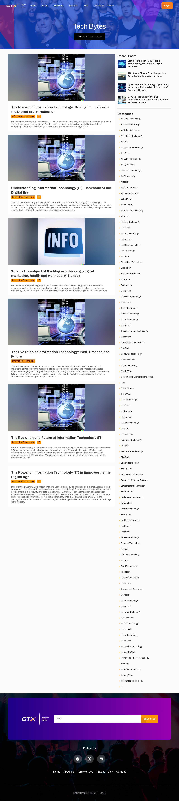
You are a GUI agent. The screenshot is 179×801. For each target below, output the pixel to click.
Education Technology (131, 440)
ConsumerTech (128, 360)
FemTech (125, 532)
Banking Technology (130, 222)
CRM (123, 383)
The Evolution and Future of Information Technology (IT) (57, 438)
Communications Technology (134, 331)
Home (56, 771)
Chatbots (125, 279)
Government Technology (132, 589)
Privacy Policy (104, 771)
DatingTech (126, 411)
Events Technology (130, 509)
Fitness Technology (130, 555)
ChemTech (126, 291)
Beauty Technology (130, 233)
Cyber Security (127, 388)
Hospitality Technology (131, 646)
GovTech (125, 595)
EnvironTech (126, 503)
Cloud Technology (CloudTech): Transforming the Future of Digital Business (145, 64)
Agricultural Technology (132, 147)
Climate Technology (130, 314)
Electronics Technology (132, 451)
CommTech (126, 337)
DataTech (125, 406)
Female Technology (130, 537)
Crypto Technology (130, 365)
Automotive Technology (132, 211)
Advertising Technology (132, 136)
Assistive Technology (131, 119)
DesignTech (126, 417)
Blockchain (126, 268)
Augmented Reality (129, 193)
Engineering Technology (132, 474)
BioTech (125, 256)
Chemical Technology (131, 297)
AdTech (124, 142)
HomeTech (126, 641)
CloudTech (126, 325)
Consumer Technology (131, 354)
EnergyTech (126, 469)
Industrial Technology (131, 669)
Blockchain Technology (131, 262)
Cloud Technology (129, 320)
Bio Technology (128, 251)
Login (167, 5)
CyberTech (126, 394)
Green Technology (129, 601)
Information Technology (132, 681)
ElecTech (125, 457)
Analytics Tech (128, 165)
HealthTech (126, 629)
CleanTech (126, 302)
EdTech (124, 446)
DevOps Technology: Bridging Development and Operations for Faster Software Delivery (148, 100)
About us (69, 771)
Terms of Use (85, 771)
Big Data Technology (130, 245)
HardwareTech (127, 618)
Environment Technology (132, 497)
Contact (121, 771)
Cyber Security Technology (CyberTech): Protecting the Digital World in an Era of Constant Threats (148, 87)
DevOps (124, 428)
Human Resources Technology (135, 658)
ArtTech (124, 182)
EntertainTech (127, 492)
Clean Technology (129, 308)
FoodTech (125, 572)
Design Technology (130, 423)
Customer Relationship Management (137, 377)
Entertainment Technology (133, 486)
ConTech (125, 348)
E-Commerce (127, 434)
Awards (110, 5)
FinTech (124, 549)
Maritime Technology (130, 125)
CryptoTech (126, 371)
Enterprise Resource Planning (134, 480)
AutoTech (125, 216)
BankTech (125, 228)
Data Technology (129, 400)
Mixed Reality (127, 205)
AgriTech (125, 153)
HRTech (124, 664)
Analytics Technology (131, 159)
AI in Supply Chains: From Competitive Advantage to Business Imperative (147, 74)
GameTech (126, 583)
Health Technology (129, 624)
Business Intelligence (130, 274)
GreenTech (126, 606)
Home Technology (129, 635)
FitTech (124, 560)
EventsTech (126, 515)
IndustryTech (127, 675)
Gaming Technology (130, 578)
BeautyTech (126, 239)
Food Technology (129, 566)
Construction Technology (133, 342)
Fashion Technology (130, 520)
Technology (126, 285)
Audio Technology (129, 188)
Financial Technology (130, 543)
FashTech (125, 526)
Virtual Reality (127, 199)
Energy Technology (130, 463)
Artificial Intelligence (130, 130)
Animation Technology (131, 170)
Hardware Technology (131, 612)
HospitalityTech (128, 652)
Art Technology (128, 176)
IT (122, 687)
